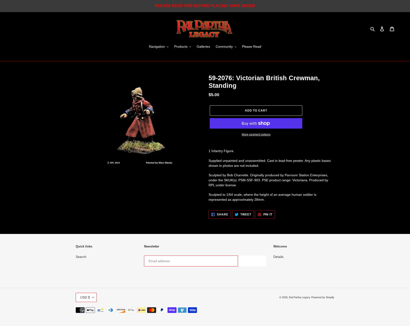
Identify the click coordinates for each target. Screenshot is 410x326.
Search (81, 257)
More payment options (256, 134)
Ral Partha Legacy (299, 297)
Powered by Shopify (322, 297)
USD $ (85, 297)
